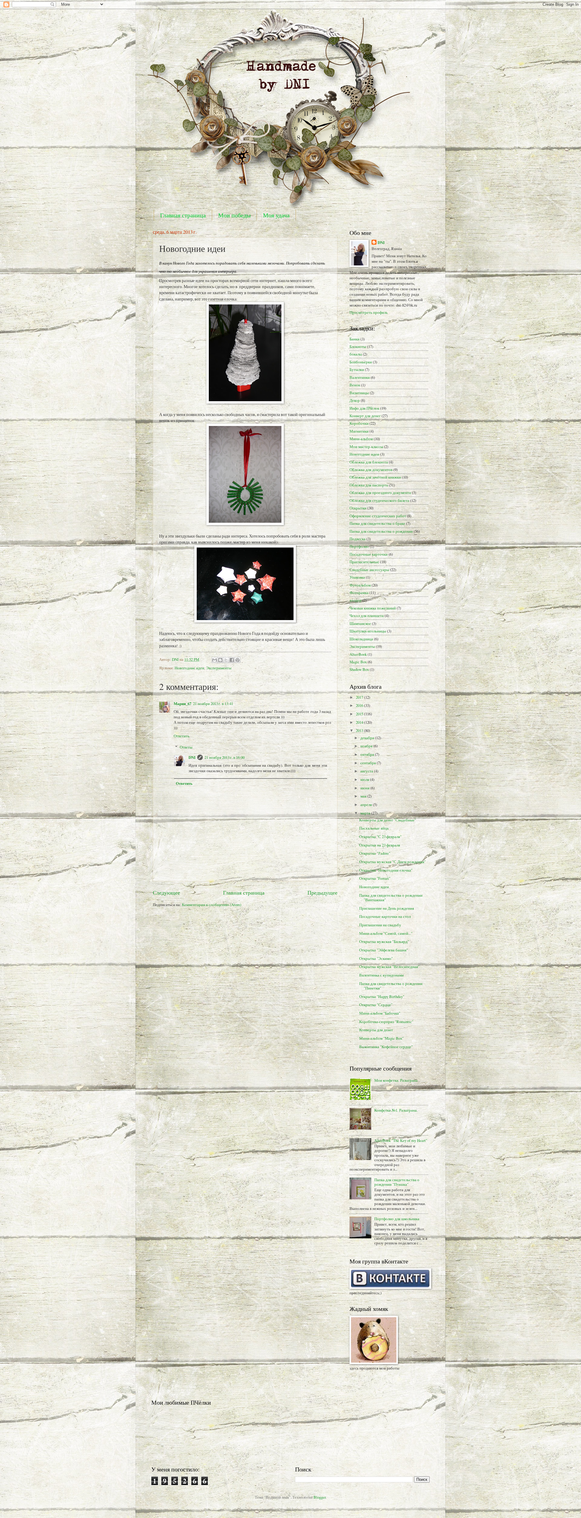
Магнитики (359, 431)
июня (365, 788)
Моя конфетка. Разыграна (396, 1080)
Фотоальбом (360, 585)
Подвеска (358, 538)
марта (365, 813)
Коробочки (359, 423)
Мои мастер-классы (366, 446)
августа (367, 771)
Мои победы (234, 215)
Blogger (319, 1497)
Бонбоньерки (361, 362)
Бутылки (357, 369)
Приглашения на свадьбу (380, 925)
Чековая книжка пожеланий (373, 608)
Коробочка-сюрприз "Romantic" (386, 1021)
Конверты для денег (376, 1029)
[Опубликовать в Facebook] (232, 660)
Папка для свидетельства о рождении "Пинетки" (390, 986)
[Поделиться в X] (226, 660)
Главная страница (183, 215)
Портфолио (359, 546)
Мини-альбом (361, 438)
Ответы (186, 747)
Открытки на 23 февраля (379, 845)
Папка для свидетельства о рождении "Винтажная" (390, 897)
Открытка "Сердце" (375, 1004)
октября (367, 754)
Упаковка (357, 577)
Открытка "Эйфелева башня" (383, 950)
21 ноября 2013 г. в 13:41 (213, 703)
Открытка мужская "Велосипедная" (389, 966)
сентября (368, 763)
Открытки (358, 508)
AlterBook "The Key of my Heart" (400, 1140)
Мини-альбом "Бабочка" (379, 1013)
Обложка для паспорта (369, 485)
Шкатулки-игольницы (368, 631)
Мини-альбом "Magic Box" (381, 1038)
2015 (360, 714)
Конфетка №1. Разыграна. (396, 1110)
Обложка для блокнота (369, 462)
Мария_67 (182, 703)
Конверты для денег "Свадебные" (387, 820)
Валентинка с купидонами (381, 975)
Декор (355, 400)
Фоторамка (359, 592)
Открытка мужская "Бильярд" (384, 941)
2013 (360, 730)
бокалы (356, 354)
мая (363, 796)
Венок (355, 385)
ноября (366, 746)
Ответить (181, 736)
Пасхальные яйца (374, 828)
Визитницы (359, 392)
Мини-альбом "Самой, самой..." (385, 933)
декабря (367, 737)
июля (365, 779)
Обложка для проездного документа (380, 492)
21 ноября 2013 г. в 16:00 (225, 757)
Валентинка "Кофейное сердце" (386, 1046)
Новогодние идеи (189, 668)
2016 (360, 705)
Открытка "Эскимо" (376, 958)
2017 (360, 697)
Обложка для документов (371, 469)
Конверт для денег (365, 415)
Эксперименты (218, 668)
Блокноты (358, 346)
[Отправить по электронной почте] (215, 660)
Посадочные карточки (369, 554)
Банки (354, 339)
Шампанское (360, 623)
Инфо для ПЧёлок (364, 408)
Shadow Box (359, 669)
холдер (356, 600)
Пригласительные (364, 561)
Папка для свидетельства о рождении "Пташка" (396, 1182)
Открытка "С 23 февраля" (380, 836)
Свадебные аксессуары (369, 569)
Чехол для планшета (367, 615)
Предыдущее (322, 892)
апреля (366, 804)
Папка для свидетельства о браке (377, 523)
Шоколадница (361, 639)
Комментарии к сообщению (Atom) (211, 904)
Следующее (166, 892)
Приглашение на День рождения (386, 908)
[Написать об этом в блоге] (220, 660)
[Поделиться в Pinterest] (238, 660)
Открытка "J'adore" (374, 853)
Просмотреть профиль (369, 312)
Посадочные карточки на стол (385, 916)
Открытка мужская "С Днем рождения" (392, 861)
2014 (360, 722)
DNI (192, 757)
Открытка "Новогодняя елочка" (385, 870)
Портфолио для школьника (396, 1218)
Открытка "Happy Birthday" (381, 996)
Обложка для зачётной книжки (375, 477)
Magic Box (358, 662)
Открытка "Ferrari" (374, 878)
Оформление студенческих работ (378, 515)
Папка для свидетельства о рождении (381, 531)
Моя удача (276, 215)
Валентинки (360, 377)
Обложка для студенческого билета (379, 500)
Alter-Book (358, 654)
